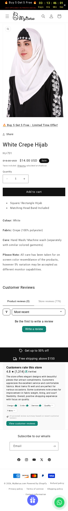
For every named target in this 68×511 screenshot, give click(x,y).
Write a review (34, 329)
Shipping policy (55, 489)
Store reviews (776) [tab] (49, 301)
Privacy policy (16, 489)
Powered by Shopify (37, 483)
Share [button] (9, 134)
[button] (7, 16)
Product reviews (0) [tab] (18, 301)
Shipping (21, 166)
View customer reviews (22, 423)
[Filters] (6, 312)
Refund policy (57, 483)
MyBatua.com (19, 483)
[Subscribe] (54, 446)
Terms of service (35, 489)
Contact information (36, 494)
